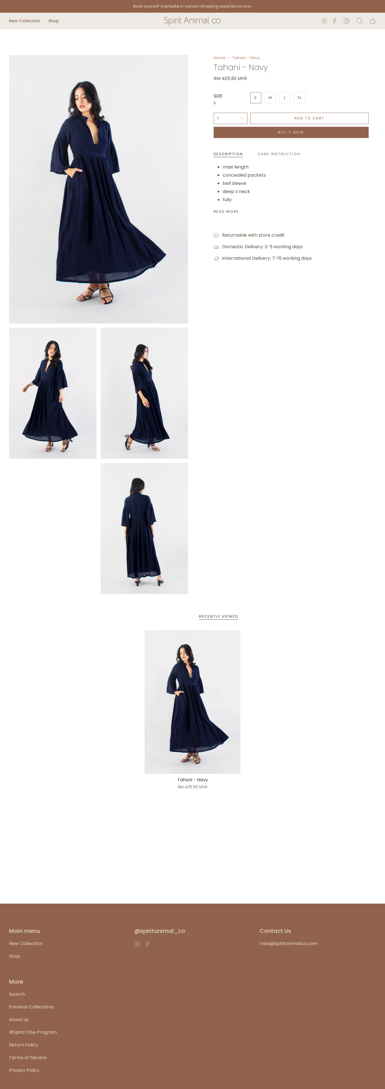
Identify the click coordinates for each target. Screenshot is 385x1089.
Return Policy (23, 1045)
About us (18, 1019)
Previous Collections (31, 1007)
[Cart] (372, 21)
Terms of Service (28, 1057)
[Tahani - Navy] (192, 702)
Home (219, 58)
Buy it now (291, 132)
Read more (226, 211)
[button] (24, 21)
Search (17, 994)
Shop (14, 956)
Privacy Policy (24, 1070)
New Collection (25, 943)
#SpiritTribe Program (33, 1032)
